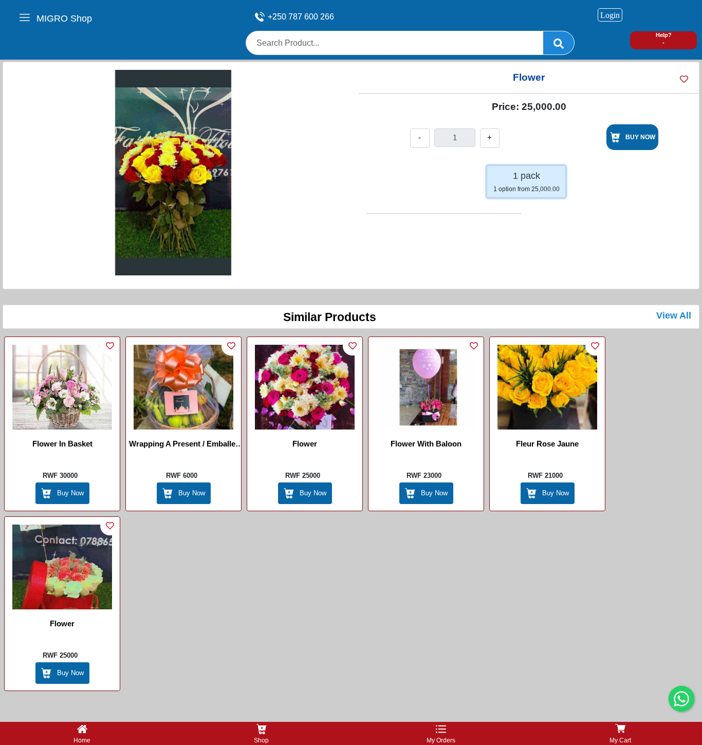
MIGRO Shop (64, 18)
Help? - (664, 39)
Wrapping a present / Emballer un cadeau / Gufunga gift (183, 445)
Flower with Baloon (426, 443)
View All (673, 315)
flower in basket (62, 443)
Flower (304, 443)
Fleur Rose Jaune (547, 443)
